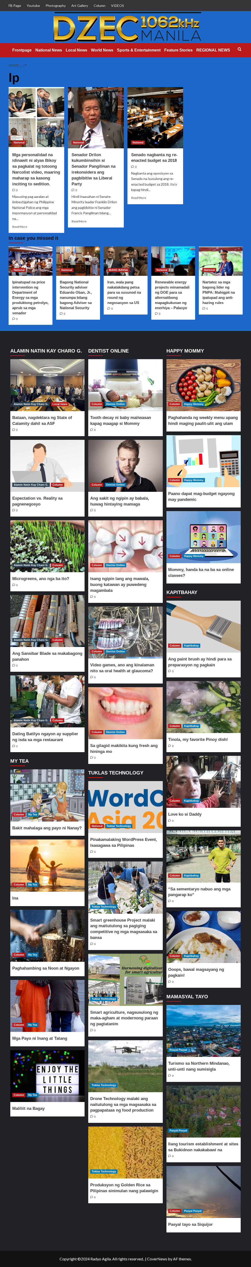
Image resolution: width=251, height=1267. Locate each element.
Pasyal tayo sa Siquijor (190, 1224)
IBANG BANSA (118, 269)
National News (48, 50)
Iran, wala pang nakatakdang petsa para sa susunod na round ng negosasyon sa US (124, 292)
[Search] (240, 49)
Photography (56, 5)
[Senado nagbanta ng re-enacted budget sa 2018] (155, 117)
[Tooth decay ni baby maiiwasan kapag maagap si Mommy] (125, 385)
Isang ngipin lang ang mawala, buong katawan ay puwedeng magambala (119, 584)
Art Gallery (79, 5)
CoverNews (157, 1258)
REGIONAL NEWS (213, 50)
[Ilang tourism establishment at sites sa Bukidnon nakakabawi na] (203, 1112)
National (19, 142)
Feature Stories (178, 50)
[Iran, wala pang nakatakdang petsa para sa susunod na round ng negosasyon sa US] (126, 261)
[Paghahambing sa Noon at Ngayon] (48, 936)
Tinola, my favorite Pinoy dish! (198, 739)
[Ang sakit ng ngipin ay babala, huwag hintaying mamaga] (125, 466)
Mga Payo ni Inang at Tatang (39, 1038)
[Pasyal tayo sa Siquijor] (203, 1192)
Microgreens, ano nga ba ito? (40, 578)
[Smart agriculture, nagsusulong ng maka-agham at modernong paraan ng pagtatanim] (125, 980)
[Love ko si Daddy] (203, 782)
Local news (59, 404)
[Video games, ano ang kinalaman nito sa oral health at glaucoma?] (125, 633)
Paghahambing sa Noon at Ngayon (45, 968)
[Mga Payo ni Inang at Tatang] (48, 1006)
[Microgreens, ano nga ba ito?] (48, 546)
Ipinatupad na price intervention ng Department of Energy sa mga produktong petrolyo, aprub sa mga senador (30, 297)
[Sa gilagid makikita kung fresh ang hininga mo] (125, 713)
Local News (76, 50)
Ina (15, 898)
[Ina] (48, 865)
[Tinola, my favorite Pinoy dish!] (203, 707)
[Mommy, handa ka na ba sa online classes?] (203, 537)
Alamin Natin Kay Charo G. (31, 404)
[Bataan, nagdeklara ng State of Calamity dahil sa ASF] (48, 385)
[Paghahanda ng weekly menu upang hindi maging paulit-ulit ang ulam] (203, 385)
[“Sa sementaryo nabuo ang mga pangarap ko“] (203, 856)
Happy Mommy (193, 404)
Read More (19, 226)
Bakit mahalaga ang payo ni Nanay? (47, 828)
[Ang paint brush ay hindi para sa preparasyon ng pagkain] (203, 627)
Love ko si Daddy (184, 814)
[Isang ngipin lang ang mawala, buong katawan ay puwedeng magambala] (125, 546)
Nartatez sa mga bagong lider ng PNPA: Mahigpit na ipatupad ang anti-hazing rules (218, 292)
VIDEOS (117, 5)
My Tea (32, 814)
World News (102, 50)
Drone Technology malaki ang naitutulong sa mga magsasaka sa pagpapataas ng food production (123, 1104)
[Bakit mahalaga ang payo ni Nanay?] (48, 795)
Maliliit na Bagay (28, 1108)
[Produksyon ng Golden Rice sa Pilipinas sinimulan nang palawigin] (125, 1152)
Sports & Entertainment (139, 50)
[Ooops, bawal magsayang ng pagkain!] (203, 937)
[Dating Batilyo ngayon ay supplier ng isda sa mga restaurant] (48, 701)
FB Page (15, 5)
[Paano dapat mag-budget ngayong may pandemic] (203, 461)
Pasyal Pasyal (178, 1049)
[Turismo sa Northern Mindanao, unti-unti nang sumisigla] (203, 1031)
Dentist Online (115, 404)
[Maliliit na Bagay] (48, 1076)
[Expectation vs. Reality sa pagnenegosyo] (48, 466)
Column (99, 5)
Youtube (33, 5)
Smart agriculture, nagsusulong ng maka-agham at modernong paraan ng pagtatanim (124, 1018)
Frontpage (22, 50)
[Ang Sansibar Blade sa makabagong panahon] (48, 621)
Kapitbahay (191, 645)
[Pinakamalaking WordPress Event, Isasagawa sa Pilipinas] (125, 807)
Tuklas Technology (119, 825)
